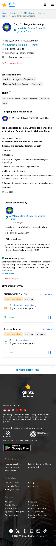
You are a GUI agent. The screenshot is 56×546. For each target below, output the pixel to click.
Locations (14, 13)
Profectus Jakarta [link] (21, 340)
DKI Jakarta (29, 13)
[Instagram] (11, 531)
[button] (45, 4)
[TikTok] (45, 531)
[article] (28, 306)
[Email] (38, 531)
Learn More (8, 273)
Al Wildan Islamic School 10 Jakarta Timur (31, 30)
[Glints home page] (9, 4)
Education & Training (16, 44)
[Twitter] (18, 531)
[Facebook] (24, 531)
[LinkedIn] (31, 531)
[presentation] (9, 4)
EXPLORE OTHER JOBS (27, 370)
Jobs (4, 13)
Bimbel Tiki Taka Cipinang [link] (24, 305)
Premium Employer (13, 299)
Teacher (34, 44)
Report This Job (11, 279)
